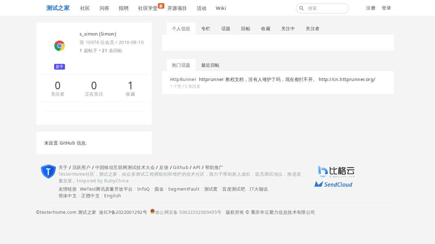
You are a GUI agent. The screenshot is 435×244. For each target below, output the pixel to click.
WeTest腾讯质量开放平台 (106, 189)
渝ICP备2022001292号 (121, 212)
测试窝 (211, 189)
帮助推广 (214, 167)
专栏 (205, 28)
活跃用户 (81, 167)
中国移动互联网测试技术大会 (125, 167)
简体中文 (68, 196)
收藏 (130, 94)
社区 (85, 8)
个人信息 (181, 28)
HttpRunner (183, 79)
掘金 (159, 189)
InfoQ (143, 189)
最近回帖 (210, 65)
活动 (202, 8)
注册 (370, 8)
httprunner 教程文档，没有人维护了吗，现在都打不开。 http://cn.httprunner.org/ (287, 79)
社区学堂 (150, 7)
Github (181, 167)
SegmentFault (183, 189)
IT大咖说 (259, 189)
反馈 (163, 167)
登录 (386, 8)
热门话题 (181, 65)
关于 (63, 167)
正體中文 (90, 196)
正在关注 (94, 94)
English (112, 196)
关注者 (58, 94)
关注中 (288, 28)
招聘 (124, 8)
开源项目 (177, 8)
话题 (226, 28)
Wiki (221, 8)
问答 (105, 8)
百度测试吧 (233, 189)
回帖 (245, 28)
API (196, 167)
